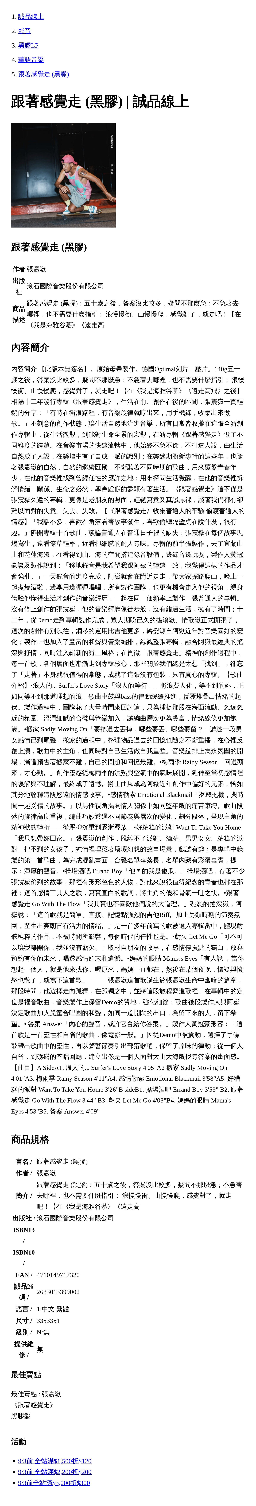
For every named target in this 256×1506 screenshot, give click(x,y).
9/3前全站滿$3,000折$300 (54, 1482)
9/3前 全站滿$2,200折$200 (55, 1471)
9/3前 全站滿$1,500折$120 (55, 1461)
